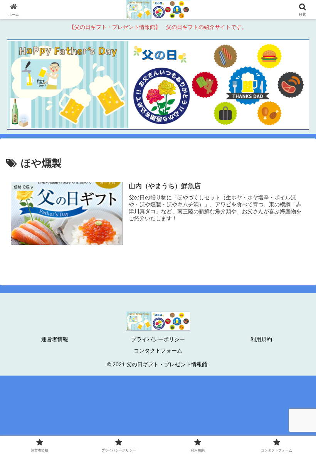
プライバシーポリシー (158, 339)
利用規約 (261, 339)
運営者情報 (54, 339)
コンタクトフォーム (158, 350)
